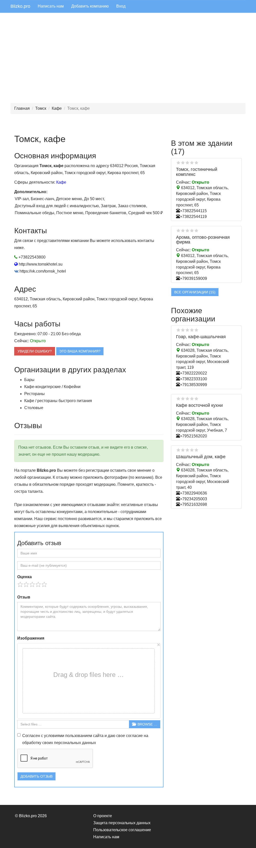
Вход (121, 6)
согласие (134, 736)
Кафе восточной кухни (199, 405)
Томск (40, 108)
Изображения (30, 638)
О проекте (102, 816)
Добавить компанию (90, 6)
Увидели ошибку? (35, 351)
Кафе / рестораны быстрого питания (58, 401)
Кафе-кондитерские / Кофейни (52, 387)
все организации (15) (195, 292)
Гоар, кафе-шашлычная (201, 336)
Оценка (24, 577)
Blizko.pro (20, 6)
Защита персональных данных (121, 823)
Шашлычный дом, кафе (201, 456)
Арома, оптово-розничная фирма (203, 240)
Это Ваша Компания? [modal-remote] (79, 351)
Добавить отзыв (36, 776)
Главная (22, 108)
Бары (29, 380)
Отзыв (23, 597)
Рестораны (34, 394)
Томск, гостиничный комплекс (196, 172)
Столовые (33, 408)
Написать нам (51, 6)
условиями (54, 736)
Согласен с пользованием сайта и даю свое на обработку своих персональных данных (85, 739)
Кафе (57, 108)
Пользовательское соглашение (122, 830)
